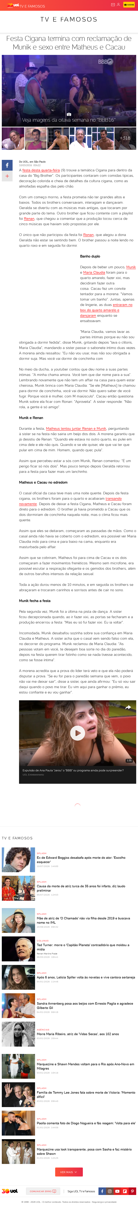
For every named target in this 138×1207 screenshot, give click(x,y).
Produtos (8, 16)
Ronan (88, 235)
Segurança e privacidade (104, 1202)
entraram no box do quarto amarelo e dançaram (106, 310)
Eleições (35, 16)
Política (64, 16)
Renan (29, 218)
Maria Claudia (94, 272)
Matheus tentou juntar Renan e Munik (76, 428)
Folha (107, 16)
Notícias (50, 16)
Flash (22, 16)
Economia (93, 16)
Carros (78, 16)
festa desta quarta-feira (41, 170)
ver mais (66, 1172)
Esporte (120, 16)
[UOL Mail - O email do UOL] (113, 5)
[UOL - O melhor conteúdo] (13, 5)
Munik (131, 267)
